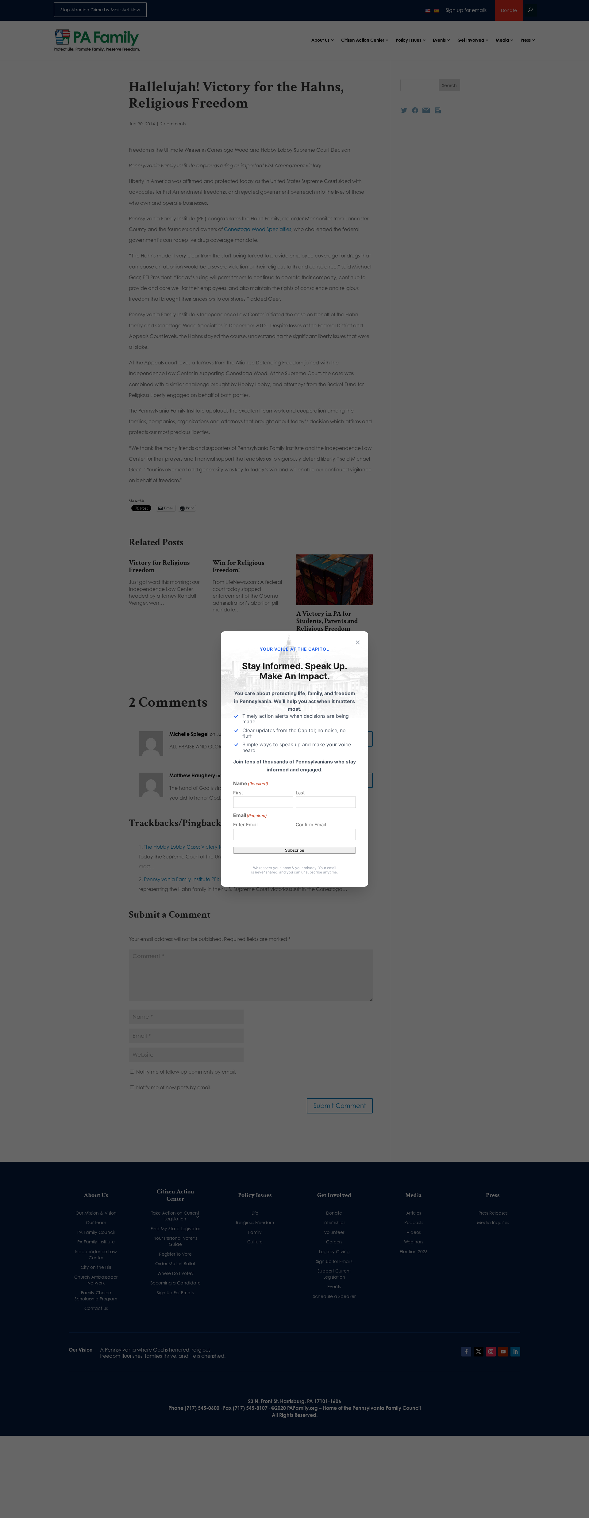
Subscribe (294, 850)
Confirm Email (311, 824)
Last (300, 793)
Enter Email (245, 824)
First (238, 793)
